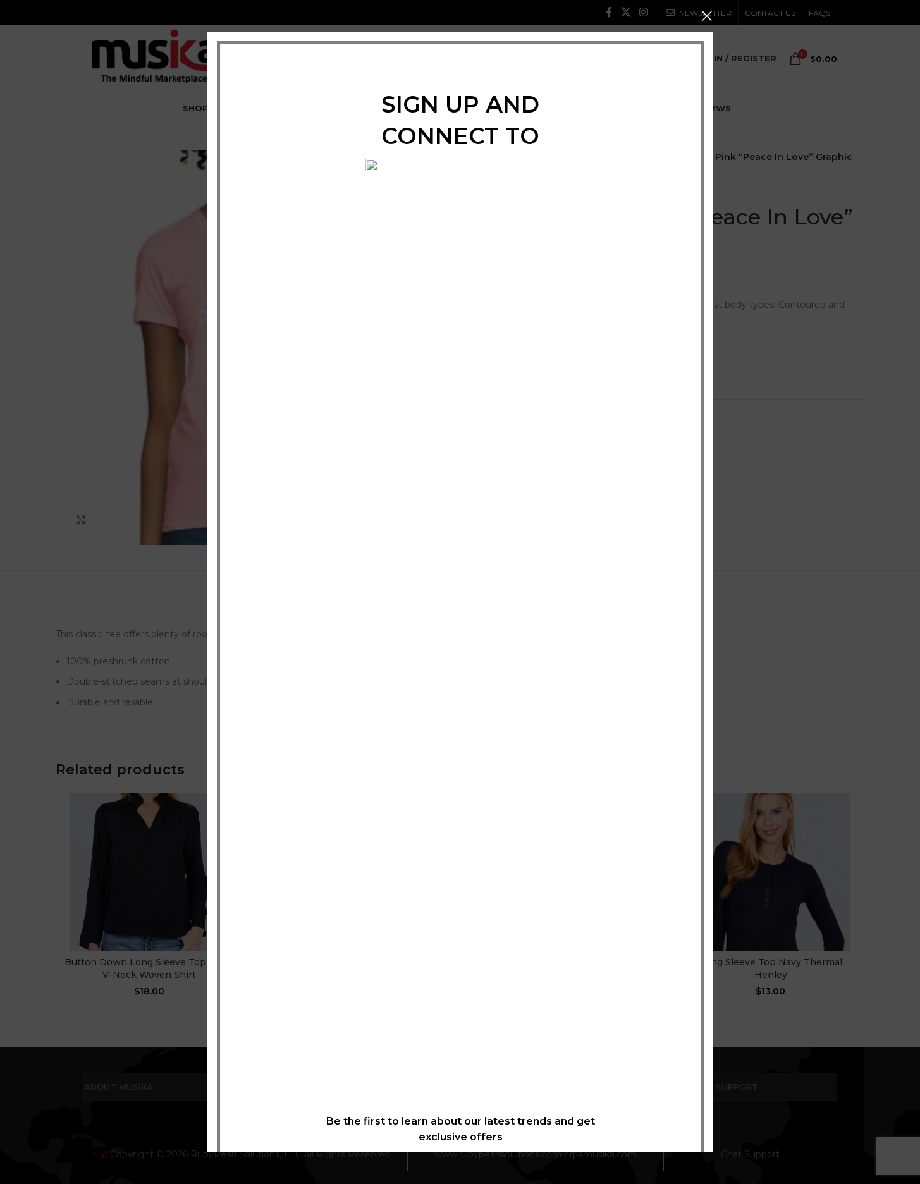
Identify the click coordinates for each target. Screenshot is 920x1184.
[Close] (707, 16)
